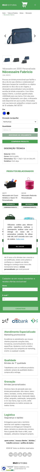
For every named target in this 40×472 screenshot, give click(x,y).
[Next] (34, 36)
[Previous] (5, 36)
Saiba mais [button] (20, 239)
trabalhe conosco (12, 443)
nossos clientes (21, 441)
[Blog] (11, 454)
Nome (4, 286)
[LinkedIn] (29, 454)
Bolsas (21, 13)
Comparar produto (20, 141)
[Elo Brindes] (9, 5)
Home (4, 13)
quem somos (9, 441)
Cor (3, 109)
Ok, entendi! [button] (20, 246)
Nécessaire (29, 13)
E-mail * (5, 295)
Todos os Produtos (13, 13)
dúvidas (32, 441)
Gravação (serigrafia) (10, 118)
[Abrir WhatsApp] (35, 467)
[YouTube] (20, 454)
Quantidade (6, 126)
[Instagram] (15, 454)
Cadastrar (20, 309)
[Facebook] (25, 454)
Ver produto (10, 204)
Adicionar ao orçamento (20, 135)
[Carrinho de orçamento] (24, 5)
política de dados (27, 443)
